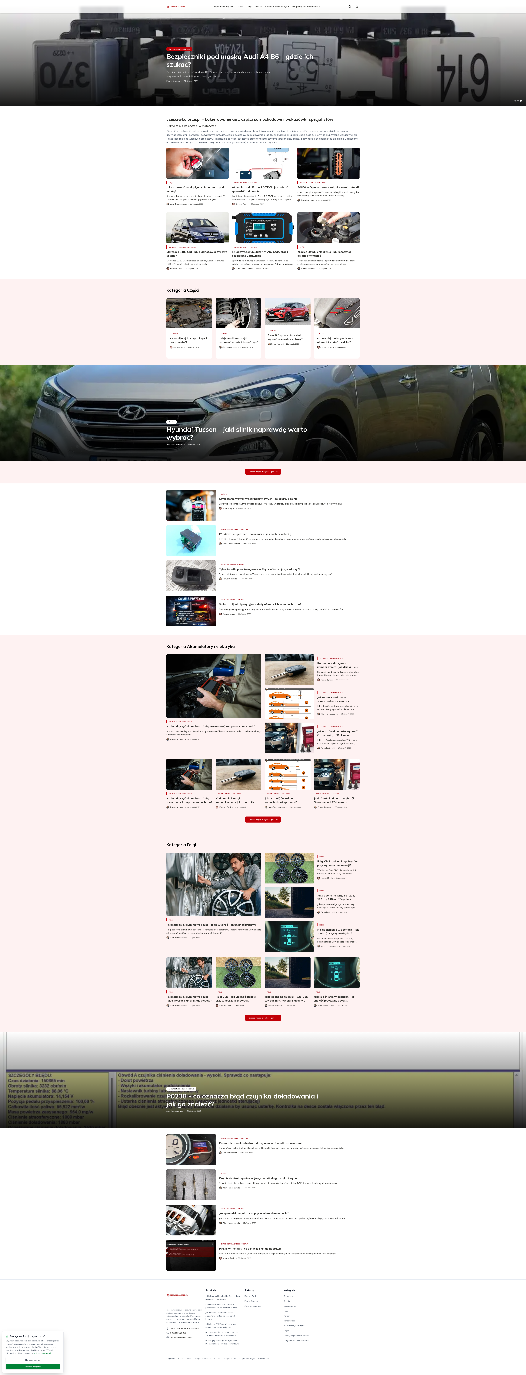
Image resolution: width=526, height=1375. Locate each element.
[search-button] (349, 6)
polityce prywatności (43, 1353)
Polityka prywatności (203, 1358)
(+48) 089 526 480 (178, 1333)
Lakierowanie (290, 1306)
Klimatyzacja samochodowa (296, 1335)
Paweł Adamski (251, 1301)
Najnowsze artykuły (224, 6)
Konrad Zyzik (250, 1296)
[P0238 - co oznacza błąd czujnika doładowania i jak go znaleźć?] (263, 1080)
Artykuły (210, 1290)
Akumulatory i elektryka (277, 6)
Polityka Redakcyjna (247, 1358)
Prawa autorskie (184, 1358)
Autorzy (249, 1290)
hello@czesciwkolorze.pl (181, 1337)
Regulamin (170, 1358)
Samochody (289, 1296)
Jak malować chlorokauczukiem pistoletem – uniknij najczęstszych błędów (220, 1315)
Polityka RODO (230, 1358)
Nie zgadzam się (32, 1360)
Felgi (249, 6)
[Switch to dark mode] (357, 6)
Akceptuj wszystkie (32, 1366)
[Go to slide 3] (521, 100)
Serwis (258, 6)
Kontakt (217, 1358)
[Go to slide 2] (518, 100)
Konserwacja (289, 1321)
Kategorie (289, 1290)
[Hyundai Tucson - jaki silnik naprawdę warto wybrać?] (263, 413)
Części (240, 6)
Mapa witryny (263, 1358)
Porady (287, 1316)
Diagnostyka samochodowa (306, 6)
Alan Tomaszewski (174, 81)
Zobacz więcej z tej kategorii (261, 471)
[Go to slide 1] (515, 101)
